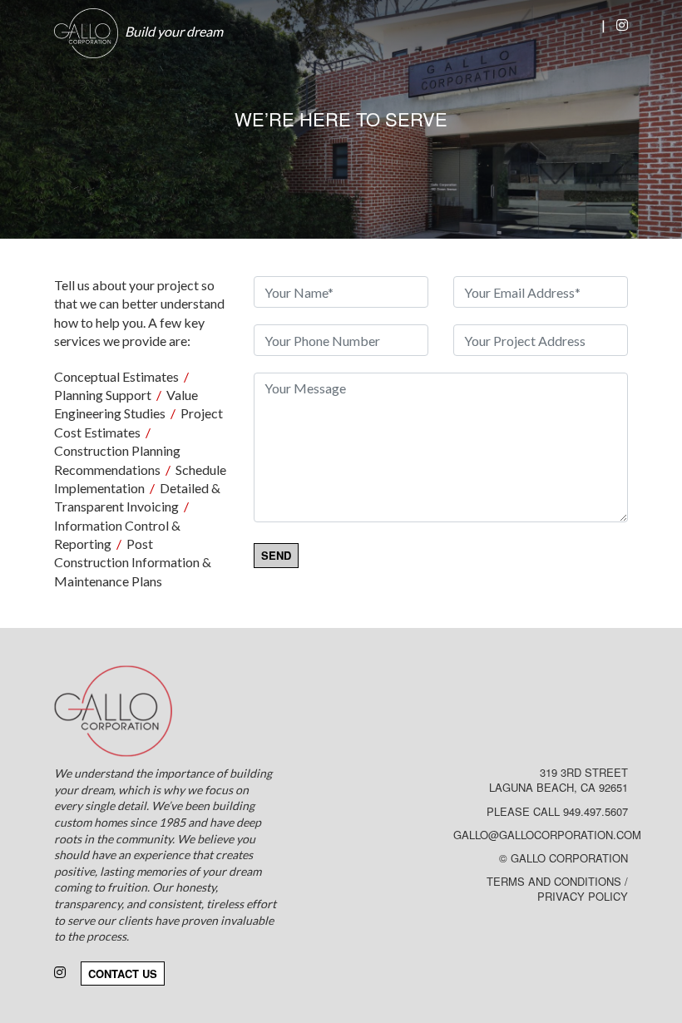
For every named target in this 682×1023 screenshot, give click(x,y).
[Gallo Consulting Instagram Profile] (622, 24)
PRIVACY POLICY (582, 896)
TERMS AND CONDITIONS (554, 881)
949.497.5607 (595, 811)
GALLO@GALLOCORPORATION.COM (547, 835)
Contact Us (122, 973)
